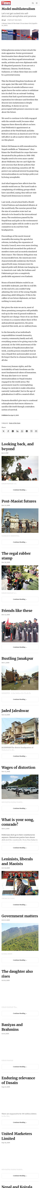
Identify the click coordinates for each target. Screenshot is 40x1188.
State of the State (14, 20)
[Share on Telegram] (27, 431)
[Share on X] (3, 431)
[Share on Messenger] (13, 431)
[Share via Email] (36, 431)
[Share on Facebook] (8, 431)
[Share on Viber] (31, 431)
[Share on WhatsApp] (22, 431)
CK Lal (4, 20)
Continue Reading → (20, 490)
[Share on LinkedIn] (17, 431)
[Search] (33, 3)
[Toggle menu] (36, 3)
